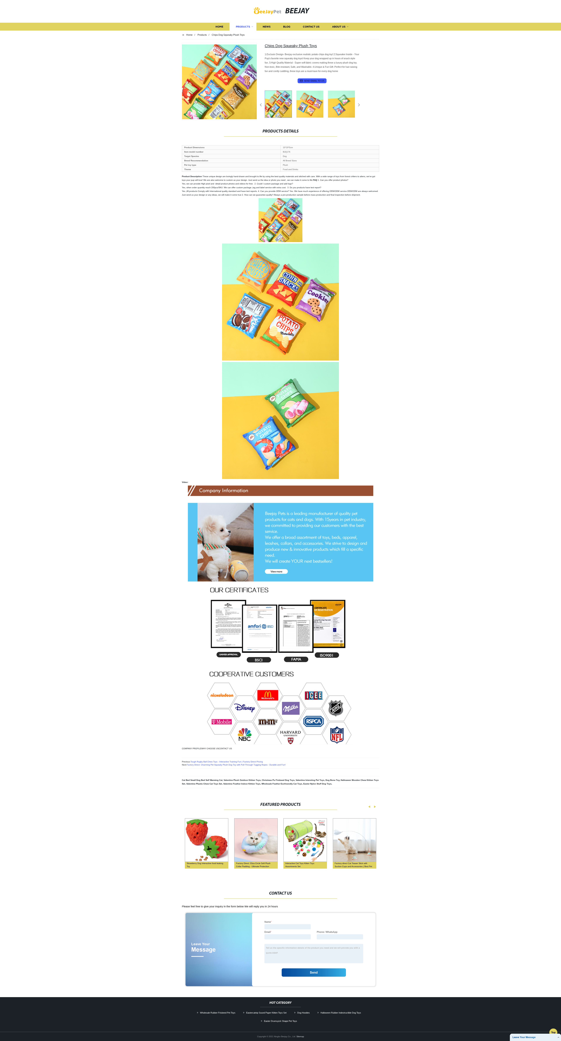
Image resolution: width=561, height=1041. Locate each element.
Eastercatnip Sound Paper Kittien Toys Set (266, 1012)
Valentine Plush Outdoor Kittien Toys (242, 780)
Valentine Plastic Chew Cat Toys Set (204, 784)
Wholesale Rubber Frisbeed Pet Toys (217, 1012)
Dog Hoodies (303, 1012)
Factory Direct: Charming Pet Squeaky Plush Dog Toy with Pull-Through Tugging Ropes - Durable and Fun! (236, 765)
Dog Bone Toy (332, 780)
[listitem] (280, 103)
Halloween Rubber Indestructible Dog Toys (341, 1012)
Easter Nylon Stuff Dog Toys (317, 784)
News (267, 26)
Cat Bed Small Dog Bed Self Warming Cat (202, 780)
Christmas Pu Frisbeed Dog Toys (278, 780)
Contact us (311, 26)
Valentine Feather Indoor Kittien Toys (241, 784)
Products (243, 26)
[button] (260, 105)
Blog (286, 26)
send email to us (314, 81)
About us (339, 26)
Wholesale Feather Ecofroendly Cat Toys (282, 784)
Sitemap (300, 1036)
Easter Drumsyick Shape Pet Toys (280, 1021)
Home (219, 26)
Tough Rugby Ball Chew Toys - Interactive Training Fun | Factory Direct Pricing (227, 761)
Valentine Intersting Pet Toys (310, 780)
